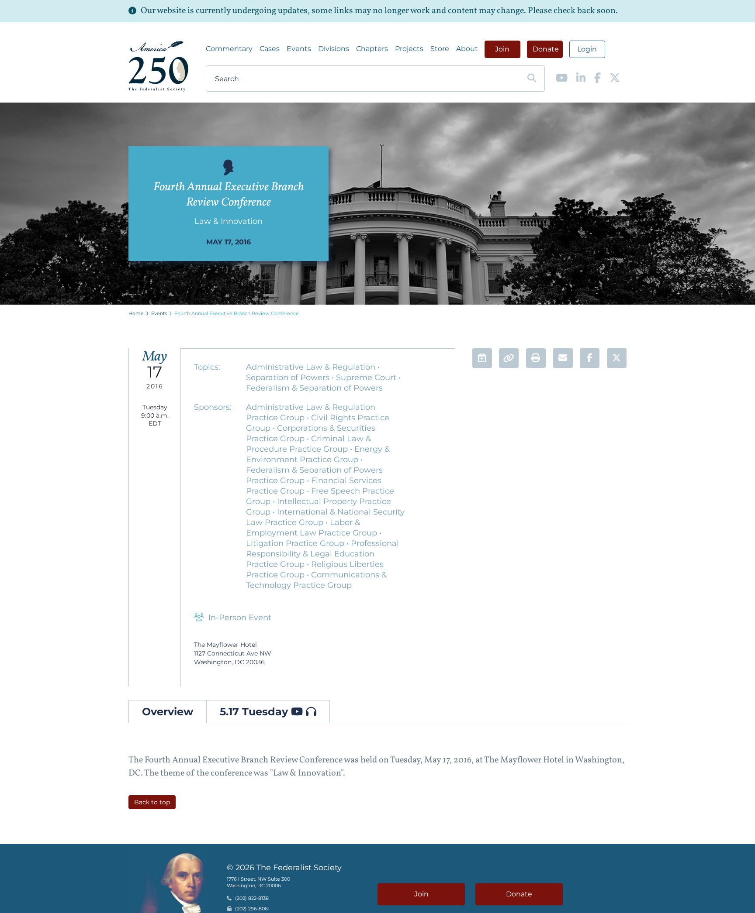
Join (502, 49)
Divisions (333, 49)
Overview (167, 711)
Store (439, 49)
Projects (409, 49)
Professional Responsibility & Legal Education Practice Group (322, 554)
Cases (270, 49)
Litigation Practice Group (296, 543)
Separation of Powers (289, 377)
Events (299, 49)
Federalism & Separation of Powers (314, 388)
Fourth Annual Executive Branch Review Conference (236, 313)
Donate (546, 49)
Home (136, 313)
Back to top (152, 802)
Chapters (372, 49)
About (467, 49)
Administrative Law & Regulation (312, 367)
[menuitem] (229, 49)
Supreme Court (367, 377)
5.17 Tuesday (255, 711)
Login (587, 49)
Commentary (229, 49)
